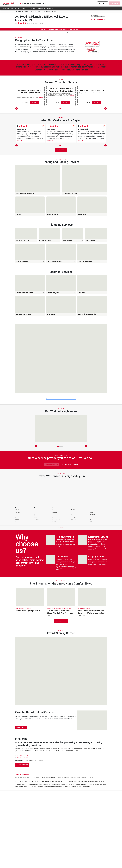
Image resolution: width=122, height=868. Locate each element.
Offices (32, 11)
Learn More (79, 29)
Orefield (73, 510)
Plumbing (22, 8)
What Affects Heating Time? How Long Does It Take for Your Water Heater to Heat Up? (91, 612)
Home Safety (29, 608)
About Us (49, 8)
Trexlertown (93, 514)
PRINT (35, 102)
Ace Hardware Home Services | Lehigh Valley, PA (34, 3)
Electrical (33, 8)
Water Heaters (81, 608)
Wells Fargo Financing (22, 755)
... (40, 97)
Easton (36, 517)
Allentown (18, 512)
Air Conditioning (51, 608)
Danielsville (37, 510)
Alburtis (17, 510)
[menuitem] (9, 8)
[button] (18, 32)
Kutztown (54, 512)
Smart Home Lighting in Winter (28, 611)
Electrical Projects (21, 608)
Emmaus (36, 519)
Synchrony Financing (22, 757)
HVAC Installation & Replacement (63, 608)
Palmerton (74, 517)
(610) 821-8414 (99, 19)
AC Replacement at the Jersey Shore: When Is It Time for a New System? (59, 612)
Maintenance (41, 8)
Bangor (17, 519)
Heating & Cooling (9, 8)
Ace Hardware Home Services (21, 11)
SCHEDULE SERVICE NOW (52, 464)
